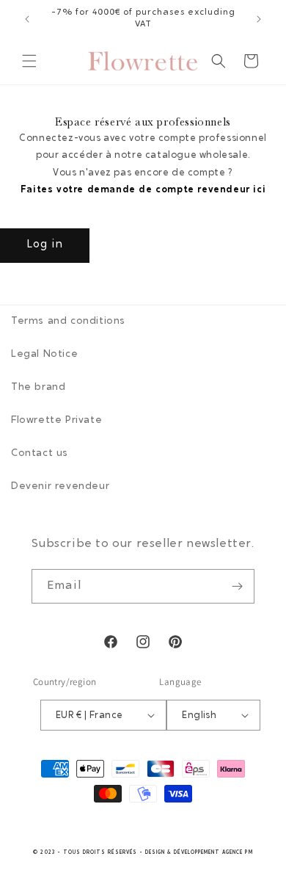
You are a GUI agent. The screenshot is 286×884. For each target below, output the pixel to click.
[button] (29, 61)
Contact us (39, 454)
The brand (38, 388)
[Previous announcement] (27, 19)
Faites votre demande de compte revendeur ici (143, 190)
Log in (44, 244)
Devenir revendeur (60, 487)
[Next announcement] (259, 19)
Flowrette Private (56, 421)
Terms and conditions (68, 321)
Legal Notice (44, 354)
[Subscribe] (237, 586)
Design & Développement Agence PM (199, 852)
